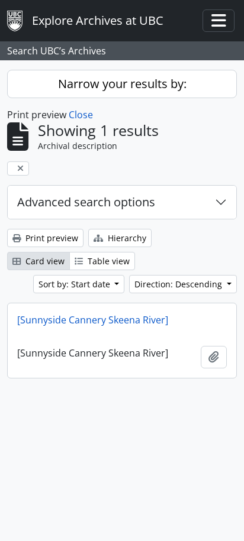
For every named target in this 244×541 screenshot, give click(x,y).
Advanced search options (86, 202)
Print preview (50, 238)
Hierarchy (125, 238)
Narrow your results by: (122, 84)
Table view (107, 261)
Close (81, 114)
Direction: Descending (179, 284)
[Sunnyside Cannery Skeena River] (92, 319)
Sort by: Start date (75, 284)
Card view (44, 261)
